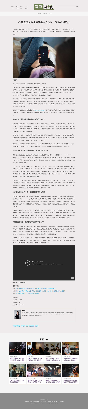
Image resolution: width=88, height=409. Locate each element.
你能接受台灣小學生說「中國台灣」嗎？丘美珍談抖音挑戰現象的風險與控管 (36, 288)
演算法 (36, 326)
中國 (19, 326)
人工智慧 (23, 326)
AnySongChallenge (40, 110)
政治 (17, 6)
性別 (12, 6)
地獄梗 (49, 13)
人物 (17, 8)
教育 (21, 6)
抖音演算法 (31, 326)
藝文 (26, 8)
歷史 (26, 6)
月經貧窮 (45, 13)
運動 (21, 8)
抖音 (27, 326)
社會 (12, 8)
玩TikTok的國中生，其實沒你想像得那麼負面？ (28, 293)
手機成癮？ (39, 13)
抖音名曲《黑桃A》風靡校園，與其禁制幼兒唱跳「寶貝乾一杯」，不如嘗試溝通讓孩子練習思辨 (40, 291)
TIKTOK (14, 326)
